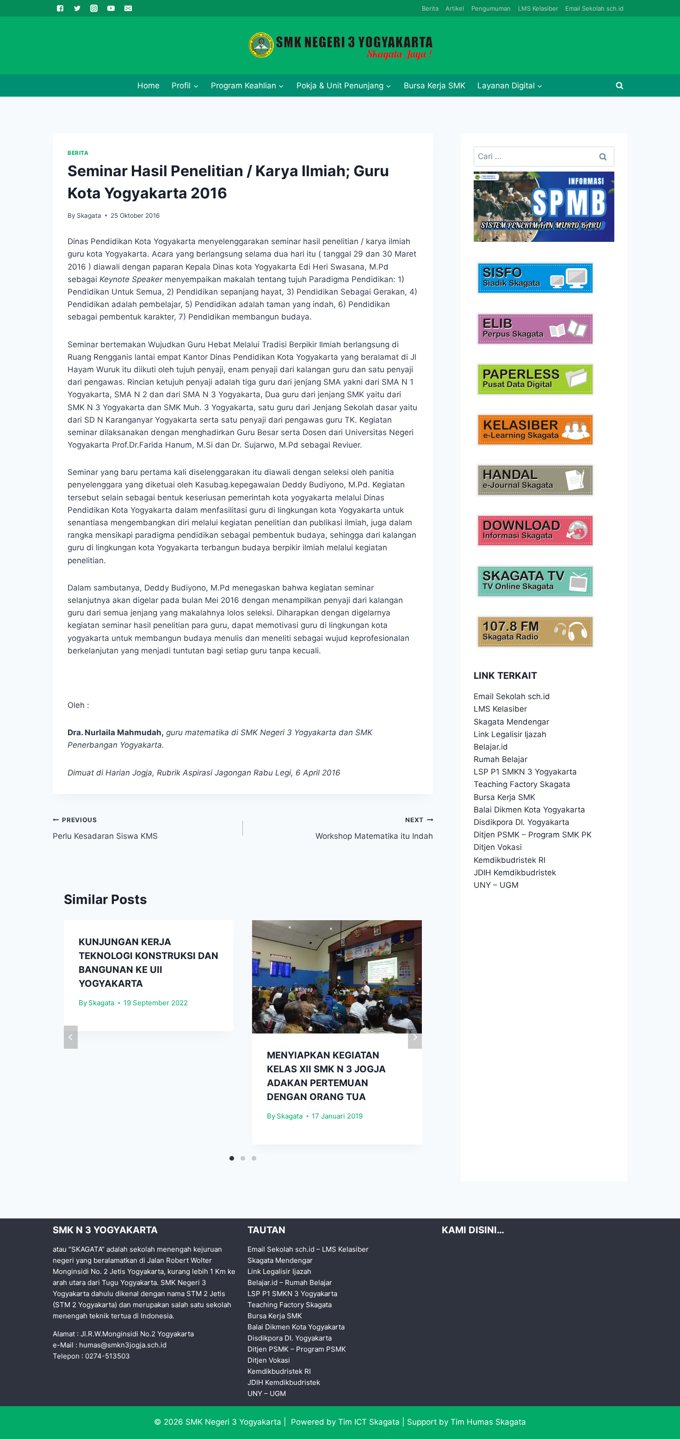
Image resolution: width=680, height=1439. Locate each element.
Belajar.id (491, 746)
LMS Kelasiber (538, 8)
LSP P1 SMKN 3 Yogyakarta (525, 771)
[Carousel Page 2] (242, 1158)
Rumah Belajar (500, 759)
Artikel (454, 8)
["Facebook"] (60, 8)
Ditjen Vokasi (498, 847)
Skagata (89, 215)
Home (148, 85)
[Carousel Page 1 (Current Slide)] (231, 1158)
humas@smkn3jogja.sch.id (123, 1345)
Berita (430, 8)
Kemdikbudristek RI (509, 860)
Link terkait (505, 675)
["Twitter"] (77, 8)
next (415, 1037)
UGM (509, 885)
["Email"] (128, 8)
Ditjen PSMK (496, 834)
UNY (482, 885)
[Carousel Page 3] (254, 1158)
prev (71, 1037)
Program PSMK (321, 1349)
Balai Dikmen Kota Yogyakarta (529, 809)
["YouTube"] (111, 8)
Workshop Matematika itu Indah (374, 828)
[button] (195, 85)
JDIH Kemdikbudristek (515, 872)
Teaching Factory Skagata (522, 784)
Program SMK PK (560, 834)
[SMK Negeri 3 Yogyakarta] (340, 45)
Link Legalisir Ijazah (510, 734)
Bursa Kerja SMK (434, 85)
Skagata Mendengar (511, 721)
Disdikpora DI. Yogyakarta (521, 822)
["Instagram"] (94, 8)
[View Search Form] (619, 85)
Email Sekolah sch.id (594, 8)
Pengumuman (491, 8)
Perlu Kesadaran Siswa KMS (105, 828)
